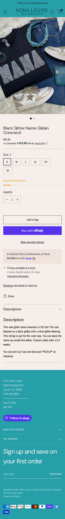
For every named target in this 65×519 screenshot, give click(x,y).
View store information (18, 276)
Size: (7, 155)
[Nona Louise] (32, 12)
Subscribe (56, 474)
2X (45, 162)
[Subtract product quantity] (6, 199)
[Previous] (10, 3)
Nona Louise (24, 489)
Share (11, 296)
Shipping (8, 286)
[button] (32, 143)
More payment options (32, 242)
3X (7, 170)
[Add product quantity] (17, 199)
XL (35, 162)
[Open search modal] (52, 11)
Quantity (7, 192)
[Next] (54, 3)
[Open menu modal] (5, 11)
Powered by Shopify (11, 496)
